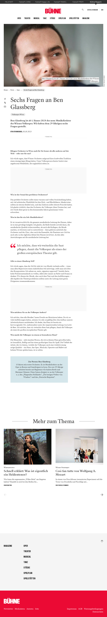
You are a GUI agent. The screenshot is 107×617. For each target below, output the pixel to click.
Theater (27, 18)
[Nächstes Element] (101, 495)
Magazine (86, 18)
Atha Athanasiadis (16, 131)
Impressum (72, 609)
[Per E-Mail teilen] (5, 106)
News (12, 90)
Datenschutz (98, 612)
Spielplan (62, 18)
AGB (80, 609)
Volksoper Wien (18, 114)
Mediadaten (20, 609)
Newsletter (8, 609)
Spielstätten (74, 18)
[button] (83, 9)
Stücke (52, 18)
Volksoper (59, 372)
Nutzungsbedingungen (93, 609)
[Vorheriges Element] (5, 495)
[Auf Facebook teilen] (5, 99)
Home (6, 90)
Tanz (45, 18)
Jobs (37, 609)
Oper (19, 18)
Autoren (30, 609)
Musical (37, 18)
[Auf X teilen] (5, 103)
